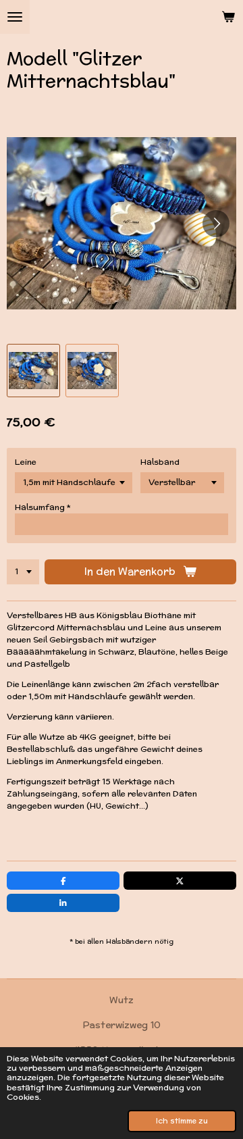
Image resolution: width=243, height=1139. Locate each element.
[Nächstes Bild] (216, 223)
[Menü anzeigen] (15, 17)
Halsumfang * (43, 507)
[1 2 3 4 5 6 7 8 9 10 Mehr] (23, 572)
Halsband (160, 461)
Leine (25, 461)
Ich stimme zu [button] (182, 1120)
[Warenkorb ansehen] (228, 17)
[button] (33, 370)
